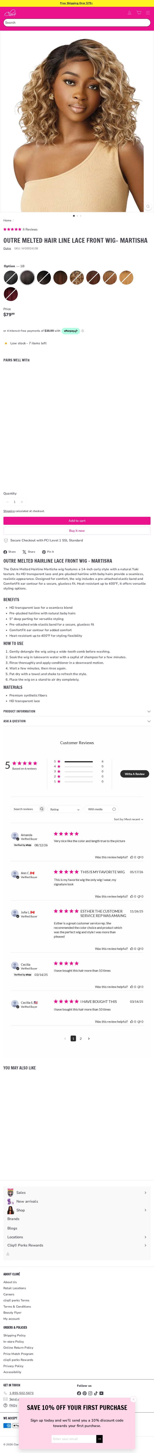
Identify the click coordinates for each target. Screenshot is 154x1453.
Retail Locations (14, 1288)
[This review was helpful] (131, 857)
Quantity (9, 493)
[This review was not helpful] (139, 857)
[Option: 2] (62, 373)
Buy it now (77, 531)
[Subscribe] (99, 1439)
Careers (8, 1294)
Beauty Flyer (12, 1313)
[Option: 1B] (57, 373)
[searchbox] (24, 809)
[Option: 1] (53, 373)
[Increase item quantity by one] (22, 502)
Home (7, 220)
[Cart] (138, 12)
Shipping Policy (14, 1335)
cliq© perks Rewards (18, 1360)
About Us (10, 1282)
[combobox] (77, 23)
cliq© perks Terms (16, 1300)
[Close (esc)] (133, 1399)
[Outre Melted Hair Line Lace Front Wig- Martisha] (77, 384)
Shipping (9, 511)
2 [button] (81, 1038)
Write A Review (135, 774)
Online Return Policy (18, 1348)
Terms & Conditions (17, 1307)
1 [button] (73, 1038)
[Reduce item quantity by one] (7, 502)
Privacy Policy (13, 1366)
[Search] (147, 23)
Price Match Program (18, 1354)
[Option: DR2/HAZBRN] (67, 373)
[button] (78, 762)
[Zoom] (148, 206)
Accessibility (12, 1372)
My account (11, 1319)
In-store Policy (13, 1342)
